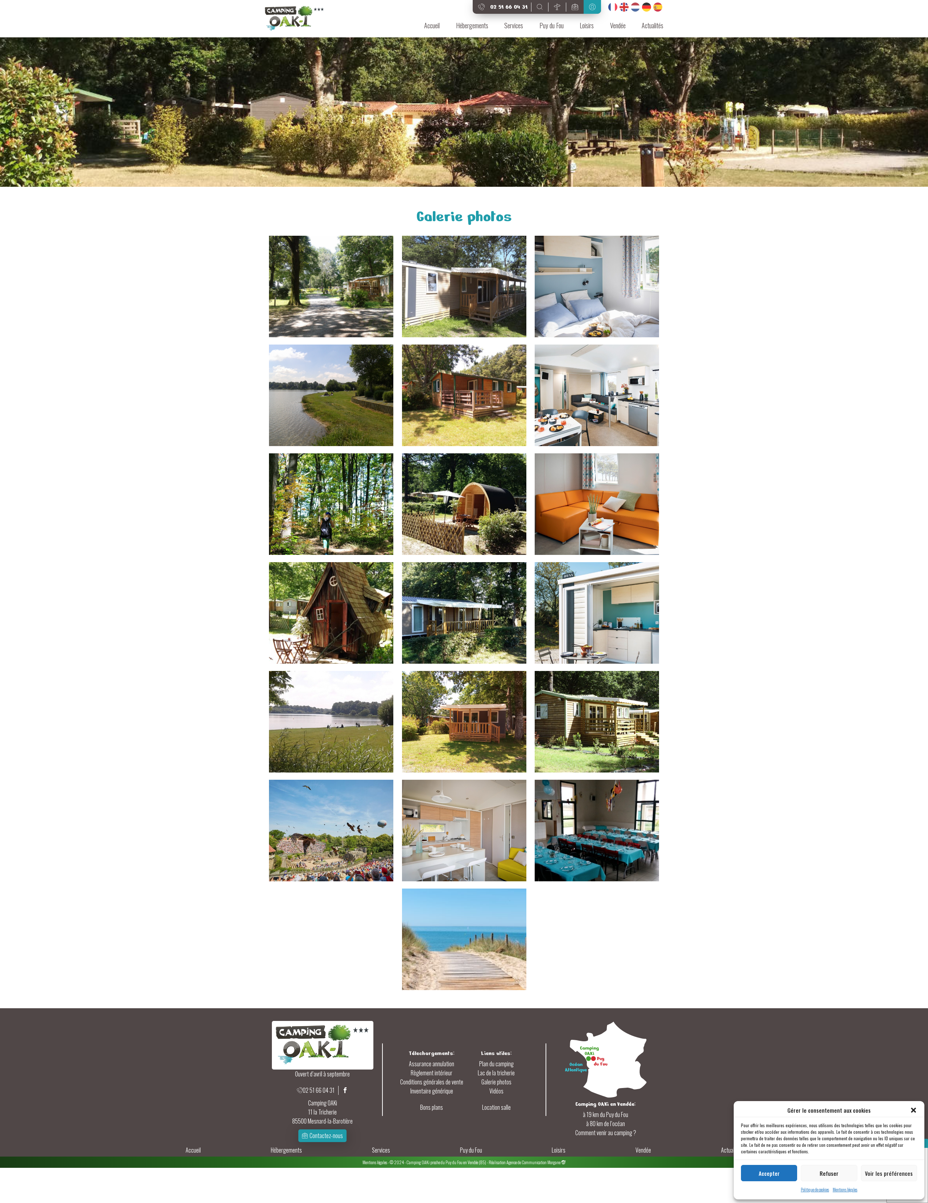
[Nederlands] (635, 7)
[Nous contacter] (575, 7)
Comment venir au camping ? (605, 1132)
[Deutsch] (646, 7)
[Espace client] (592, 7)
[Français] (612, 7)
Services (513, 25)
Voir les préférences (889, 1173)
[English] (624, 7)
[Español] (657, 7)
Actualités (652, 25)
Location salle (496, 1107)
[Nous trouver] (557, 7)
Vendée (618, 25)
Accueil (432, 25)
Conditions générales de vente (431, 1082)
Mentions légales (845, 1189)
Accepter (769, 1173)
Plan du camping (496, 1063)
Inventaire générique (431, 1091)
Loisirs (587, 25)
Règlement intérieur (431, 1072)
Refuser (829, 1173)
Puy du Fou (551, 25)
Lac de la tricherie (496, 1072)
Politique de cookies (815, 1189)
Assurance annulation (431, 1063)
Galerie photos (496, 1082)
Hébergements (472, 25)
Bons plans (431, 1107)
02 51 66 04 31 (319, 1090)
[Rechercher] (539, 6)
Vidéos (496, 1091)
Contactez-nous (326, 1135)
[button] (913, 1110)
